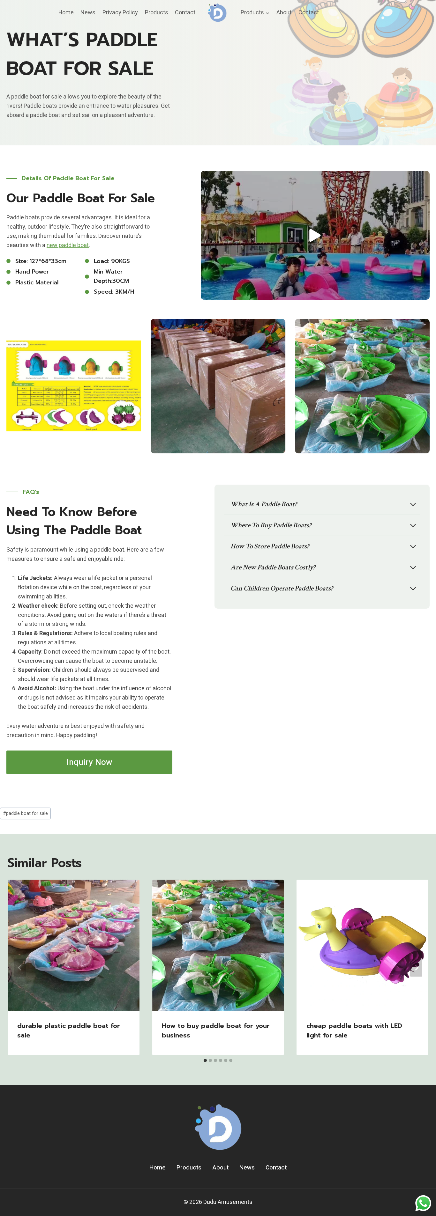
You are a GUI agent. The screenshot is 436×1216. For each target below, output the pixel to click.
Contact (185, 12)
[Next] (416, 967)
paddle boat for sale (25, 813)
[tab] (205, 1060)
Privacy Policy (120, 12)
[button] (315, 235)
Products (156, 12)
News (87, 12)
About (283, 12)
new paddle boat (68, 245)
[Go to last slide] (20, 967)
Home (66, 12)
